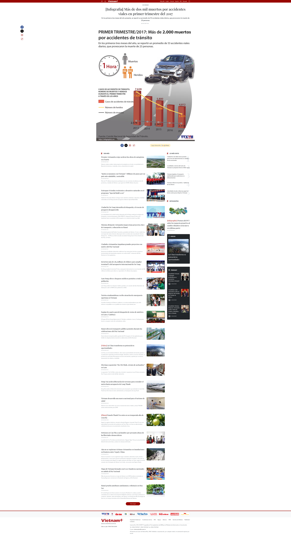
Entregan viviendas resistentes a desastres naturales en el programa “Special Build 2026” (122, 191)
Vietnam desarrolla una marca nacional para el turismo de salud (123, 399)
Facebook (22, 27)
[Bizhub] (132, 514)
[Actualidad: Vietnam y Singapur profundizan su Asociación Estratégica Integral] (185, 276)
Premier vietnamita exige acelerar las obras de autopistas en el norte (122, 158)
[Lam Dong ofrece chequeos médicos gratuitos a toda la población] (156, 283)
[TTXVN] (105, 514)
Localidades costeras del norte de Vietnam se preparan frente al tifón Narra (178, 166)
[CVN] (153, 514)
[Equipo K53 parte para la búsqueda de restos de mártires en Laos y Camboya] (156, 317)
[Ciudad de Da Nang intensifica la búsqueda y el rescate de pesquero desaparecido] (156, 212)
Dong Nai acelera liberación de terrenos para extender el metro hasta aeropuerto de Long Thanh (122, 382)
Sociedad (145, 5)
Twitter (22, 31)
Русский (185, 1)
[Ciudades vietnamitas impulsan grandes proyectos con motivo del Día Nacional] (156, 249)
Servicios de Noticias (178, 519)
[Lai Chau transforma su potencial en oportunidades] (156, 350)
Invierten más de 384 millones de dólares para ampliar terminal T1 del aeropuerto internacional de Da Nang (121, 263)
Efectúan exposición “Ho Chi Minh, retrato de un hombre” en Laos (123, 366)
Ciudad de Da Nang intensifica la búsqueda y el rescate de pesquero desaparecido (122, 208)
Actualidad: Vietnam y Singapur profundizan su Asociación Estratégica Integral (173, 277)
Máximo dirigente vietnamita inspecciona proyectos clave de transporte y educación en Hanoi (123, 226)
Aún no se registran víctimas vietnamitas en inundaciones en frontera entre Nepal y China (122, 450)
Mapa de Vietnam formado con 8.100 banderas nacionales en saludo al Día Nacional (122, 470)
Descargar (133, 504)
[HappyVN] (185, 514)
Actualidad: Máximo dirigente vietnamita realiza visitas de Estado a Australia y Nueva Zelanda (174, 309)
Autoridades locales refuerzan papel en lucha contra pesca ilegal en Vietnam (177, 192)
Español (177, 1)
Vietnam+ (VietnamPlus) (113, 1)
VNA (170, 519)
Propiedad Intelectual (135, 519)
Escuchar (173, 283)
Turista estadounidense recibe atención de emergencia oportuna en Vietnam (121, 296)
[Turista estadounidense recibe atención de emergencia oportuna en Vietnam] (156, 300)
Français (172, 1)
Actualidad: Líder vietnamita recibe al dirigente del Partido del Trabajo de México (174, 293)
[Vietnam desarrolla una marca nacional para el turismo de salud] (156, 403)
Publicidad (187, 519)
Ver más (106, 153)
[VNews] (112, 514)
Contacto (132, 521)
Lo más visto (174, 153)
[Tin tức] (118, 514)
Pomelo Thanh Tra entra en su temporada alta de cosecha (122, 416)
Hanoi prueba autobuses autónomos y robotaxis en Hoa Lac (122, 486)
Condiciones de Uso (147, 519)
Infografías (174, 201)
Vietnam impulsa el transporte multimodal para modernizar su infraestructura (175, 175)
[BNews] (125, 514)
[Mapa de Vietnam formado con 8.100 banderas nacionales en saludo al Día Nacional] (156, 474)
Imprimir (22, 35)
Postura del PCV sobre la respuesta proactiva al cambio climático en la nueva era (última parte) (178, 224)
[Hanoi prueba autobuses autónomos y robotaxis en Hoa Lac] (156, 490)
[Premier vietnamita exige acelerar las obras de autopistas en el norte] (156, 162)
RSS (155, 519)
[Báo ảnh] (175, 514)
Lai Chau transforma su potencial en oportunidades (117, 346)
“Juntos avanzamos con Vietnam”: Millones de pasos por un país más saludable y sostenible (123, 175)
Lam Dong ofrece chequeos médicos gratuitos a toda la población (121, 279)
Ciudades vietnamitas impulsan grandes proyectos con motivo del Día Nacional (121, 245)
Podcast (174, 270)
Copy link (22, 39)
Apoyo (159, 519)
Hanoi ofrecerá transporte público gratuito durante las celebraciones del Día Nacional (121, 330)
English (167, 1)
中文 (181, 1)
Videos (173, 236)
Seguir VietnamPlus (156, 145)
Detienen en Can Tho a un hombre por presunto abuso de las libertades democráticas (122, 434)
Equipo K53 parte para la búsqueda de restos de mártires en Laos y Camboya (122, 313)
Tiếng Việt (162, 1)
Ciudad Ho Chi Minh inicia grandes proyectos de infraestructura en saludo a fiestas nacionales (178, 158)
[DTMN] (163, 514)
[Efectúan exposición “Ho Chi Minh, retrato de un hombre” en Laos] (156, 370)
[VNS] (142, 514)
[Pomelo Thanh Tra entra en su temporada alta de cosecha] (156, 420)
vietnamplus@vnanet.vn (140, 529)
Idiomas (165, 519)
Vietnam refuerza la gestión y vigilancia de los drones (178, 183)
